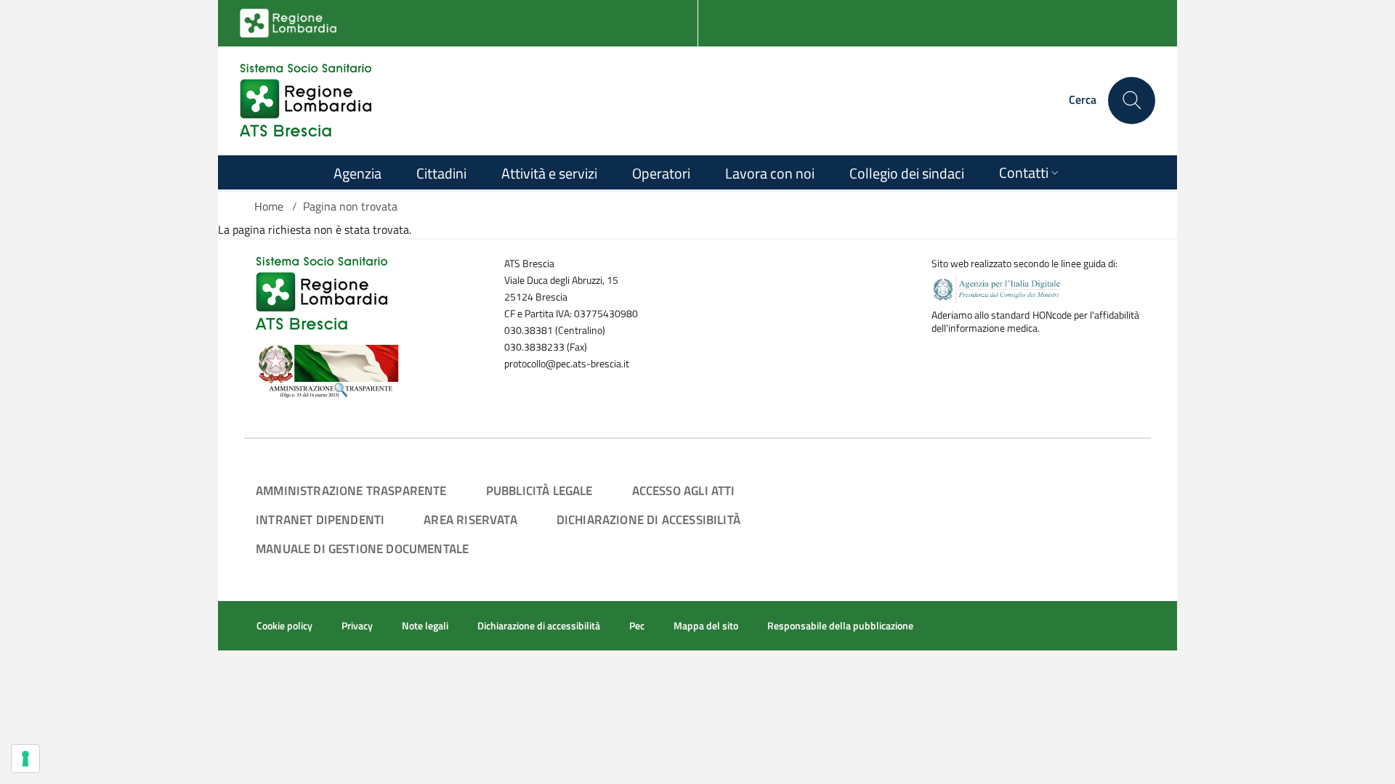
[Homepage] (305, 100)
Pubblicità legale (539, 490)
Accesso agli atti (683, 490)
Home (268, 206)
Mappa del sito (706, 626)
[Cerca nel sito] (1131, 100)
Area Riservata (470, 519)
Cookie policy (284, 626)
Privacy (357, 626)
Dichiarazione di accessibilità (648, 519)
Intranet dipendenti (320, 519)
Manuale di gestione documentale (362, 548)
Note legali (425, 626)
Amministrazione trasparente (351, 490)
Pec (636, 626)
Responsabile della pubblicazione (840, 626)
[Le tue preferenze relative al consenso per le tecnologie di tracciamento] (25, 758)
